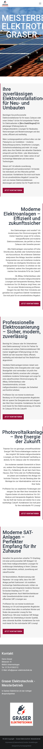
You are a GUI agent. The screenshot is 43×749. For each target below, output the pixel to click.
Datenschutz (18, 742)
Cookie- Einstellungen (30, 742)
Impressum (9, 742)
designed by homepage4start (21, 746)
